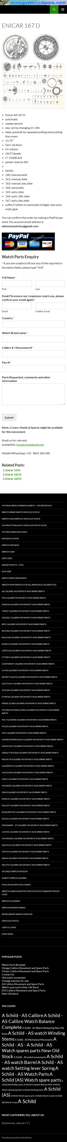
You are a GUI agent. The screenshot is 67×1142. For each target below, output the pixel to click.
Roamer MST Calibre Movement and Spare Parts (29, 812)
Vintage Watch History (15, 871)
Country (8, 318)
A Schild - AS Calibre (22, 1015)
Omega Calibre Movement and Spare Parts (26, 604)
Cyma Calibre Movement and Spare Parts (25, 670)
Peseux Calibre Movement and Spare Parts (26, 799)
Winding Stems (10, 538)
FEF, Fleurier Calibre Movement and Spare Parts (29, 719)
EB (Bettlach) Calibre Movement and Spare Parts (29, 677)
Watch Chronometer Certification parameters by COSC (31, 893)
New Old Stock (10, 920)
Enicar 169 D (13, 478)
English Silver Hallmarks (16, 884)
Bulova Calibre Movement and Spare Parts (26, 637)
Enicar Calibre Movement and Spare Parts (26, 690)
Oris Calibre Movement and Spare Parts (24, 792)
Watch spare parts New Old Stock (21, 512)
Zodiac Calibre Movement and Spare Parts (26, 617)
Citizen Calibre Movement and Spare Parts (26, 657)
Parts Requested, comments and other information (26, 379)
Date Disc (7, 558)
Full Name (9, 277)
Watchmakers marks (13, 907)
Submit (9, 417)
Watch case (8, 551)
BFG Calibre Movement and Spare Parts (24, 624)
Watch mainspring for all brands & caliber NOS (29, 584)
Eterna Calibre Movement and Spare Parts (26, 696)
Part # (6, 362)
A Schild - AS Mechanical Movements (34, 1039)
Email (5, 311)
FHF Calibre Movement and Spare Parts (24, 733)
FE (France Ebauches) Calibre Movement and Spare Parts (30, 711)
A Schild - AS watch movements (30, 1057)
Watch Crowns (10, 545)
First (4, 289)
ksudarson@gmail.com (30, 444)
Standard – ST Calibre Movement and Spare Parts (30, 825)
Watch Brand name (15, 333)
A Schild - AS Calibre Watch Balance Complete (32, 1021)
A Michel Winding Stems (33, 1090)
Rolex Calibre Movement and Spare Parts (25, 818)
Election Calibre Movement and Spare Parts (27, 683)
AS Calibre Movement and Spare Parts (23, 591)
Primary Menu (62, 9)
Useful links (9, 927)
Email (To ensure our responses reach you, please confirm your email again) (33, 297)
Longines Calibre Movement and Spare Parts (27, 772)
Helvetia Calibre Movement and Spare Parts (27, 759)
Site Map (6, 571)
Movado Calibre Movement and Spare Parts (27, 785)
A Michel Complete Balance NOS (38, 1084)
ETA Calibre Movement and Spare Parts (24, 597)
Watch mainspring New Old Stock (21, 518)
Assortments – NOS (12, 565)
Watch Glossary (11, 901)
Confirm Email (42, 311)
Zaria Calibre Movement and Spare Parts (25, 858)
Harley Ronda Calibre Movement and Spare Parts (30, 752)
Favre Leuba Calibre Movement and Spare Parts (29, 703)
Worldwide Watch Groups (17, 914)
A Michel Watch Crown (45, 1096)
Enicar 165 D (13, 474)
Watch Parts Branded (14, 578)
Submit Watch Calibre (14, 878)
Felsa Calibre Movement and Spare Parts (25, 726)
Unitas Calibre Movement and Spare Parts (25, 831)
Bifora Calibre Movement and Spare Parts (26, 630)
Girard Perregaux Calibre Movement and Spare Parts (32, 739)
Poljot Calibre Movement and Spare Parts (26, 805)
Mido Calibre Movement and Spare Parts (25, 779)
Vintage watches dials (14, 532)
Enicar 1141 (12, 470)
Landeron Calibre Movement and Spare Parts (28, 766)
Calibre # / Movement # (17, 347)
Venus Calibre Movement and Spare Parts (25, 851)
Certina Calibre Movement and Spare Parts (26, 650)
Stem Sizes (7, 934)
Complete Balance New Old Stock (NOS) (24, 525)
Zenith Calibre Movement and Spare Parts (26, 864)
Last (37, 289)
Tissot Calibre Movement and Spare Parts (25, 611)
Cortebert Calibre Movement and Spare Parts (28, 663)
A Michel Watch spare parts (22, 1096)
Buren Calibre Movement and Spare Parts (25, 644)
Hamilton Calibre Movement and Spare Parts (27, 746)
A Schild (27, 1101)
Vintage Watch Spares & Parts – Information (27, 505)
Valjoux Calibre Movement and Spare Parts (26, 845)
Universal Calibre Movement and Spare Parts (28, 838)
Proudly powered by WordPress (17, 1137)
